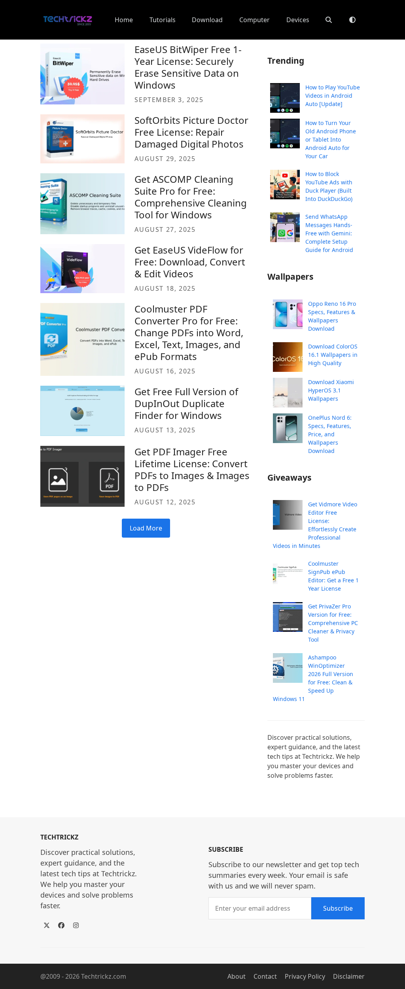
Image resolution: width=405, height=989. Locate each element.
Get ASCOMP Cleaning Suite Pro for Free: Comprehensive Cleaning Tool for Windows (190, 196)
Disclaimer (349, 976)
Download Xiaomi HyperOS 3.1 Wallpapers (331, 390)
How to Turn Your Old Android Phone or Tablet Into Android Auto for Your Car (330, 139)
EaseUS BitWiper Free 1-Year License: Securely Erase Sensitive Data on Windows (188, 67)
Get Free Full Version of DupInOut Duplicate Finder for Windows (186, 403)
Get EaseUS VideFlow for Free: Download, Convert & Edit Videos (189, 261)
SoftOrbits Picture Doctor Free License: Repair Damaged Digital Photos (191, 132)
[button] (328, 20)
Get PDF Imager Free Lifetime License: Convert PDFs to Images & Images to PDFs (192, 469)
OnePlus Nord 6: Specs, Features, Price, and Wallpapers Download (330, 434)
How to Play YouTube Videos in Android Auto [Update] (332, 95)
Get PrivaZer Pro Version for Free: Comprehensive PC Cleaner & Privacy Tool (333, 622)
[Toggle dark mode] (352, 20)
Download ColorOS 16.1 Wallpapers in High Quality (333, 355)
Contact (265, 976)
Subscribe (338, 908)
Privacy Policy (305, 976)
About (236, 976)
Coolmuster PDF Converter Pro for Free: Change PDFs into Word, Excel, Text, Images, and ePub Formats (188, 332)
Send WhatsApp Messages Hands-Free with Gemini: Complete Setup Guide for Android (329, 233)
